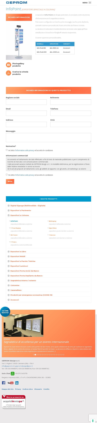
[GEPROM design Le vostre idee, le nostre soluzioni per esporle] (16, 2)
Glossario (38, 389)
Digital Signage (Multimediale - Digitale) (28, 206)
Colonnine (15, 285)
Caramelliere (16, 290)
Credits (46, 389)
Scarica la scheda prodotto (20, 73)
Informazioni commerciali (17, 156)
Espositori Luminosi (19, 266)
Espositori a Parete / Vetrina (23, 261)
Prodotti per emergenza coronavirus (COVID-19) (31, 295)
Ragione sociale (12, 97)
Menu (85, 3)
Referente (54, 97)
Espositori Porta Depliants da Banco (26, 276)
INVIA (10, 181)
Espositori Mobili (18, 256)
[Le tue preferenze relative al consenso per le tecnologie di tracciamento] (93, 421)
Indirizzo (9, 120)
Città (52, 120)
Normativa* (11, 146)
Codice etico (27, 389)
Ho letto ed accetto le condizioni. (30, 150)
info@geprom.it (8, 366)
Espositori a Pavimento (21, 210)
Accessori (15, 300)
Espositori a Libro (18, 251)
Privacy (18, 389)
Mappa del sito (8, 389)
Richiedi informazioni (19, 17)
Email (8, 109)
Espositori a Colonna (20, 215)
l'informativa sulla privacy (24, 150)
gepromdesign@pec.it (24, 366)
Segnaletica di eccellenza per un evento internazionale (36, 341)
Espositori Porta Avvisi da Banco (25, 271)
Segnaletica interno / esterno (23, 280)
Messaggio (10, 131)
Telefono (54, 109)
